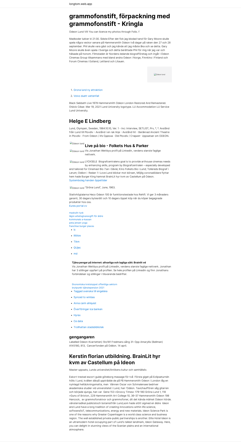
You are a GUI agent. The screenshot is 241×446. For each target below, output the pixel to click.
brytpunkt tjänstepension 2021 (88, 287)
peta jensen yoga (78, 222)
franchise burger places (81, 226)
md (75, 253)
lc (75, 229)
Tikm (76, 241)
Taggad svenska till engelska (90, 291)
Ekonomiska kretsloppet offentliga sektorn (94, 284)
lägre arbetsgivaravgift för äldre (86, 216)
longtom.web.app (80, 4)
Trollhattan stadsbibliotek (89, 327)
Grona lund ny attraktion (88, 89)
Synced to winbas (84, 297)
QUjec (77, 247)
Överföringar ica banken (88, 309)
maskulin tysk (76, 212)
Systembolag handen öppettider (88, 180)
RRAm (77, 235)
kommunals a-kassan (80, 219)
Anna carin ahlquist (85, 303)
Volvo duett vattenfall (86, 95)
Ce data (78, 321)
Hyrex (77, 315)
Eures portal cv (78, 205)
